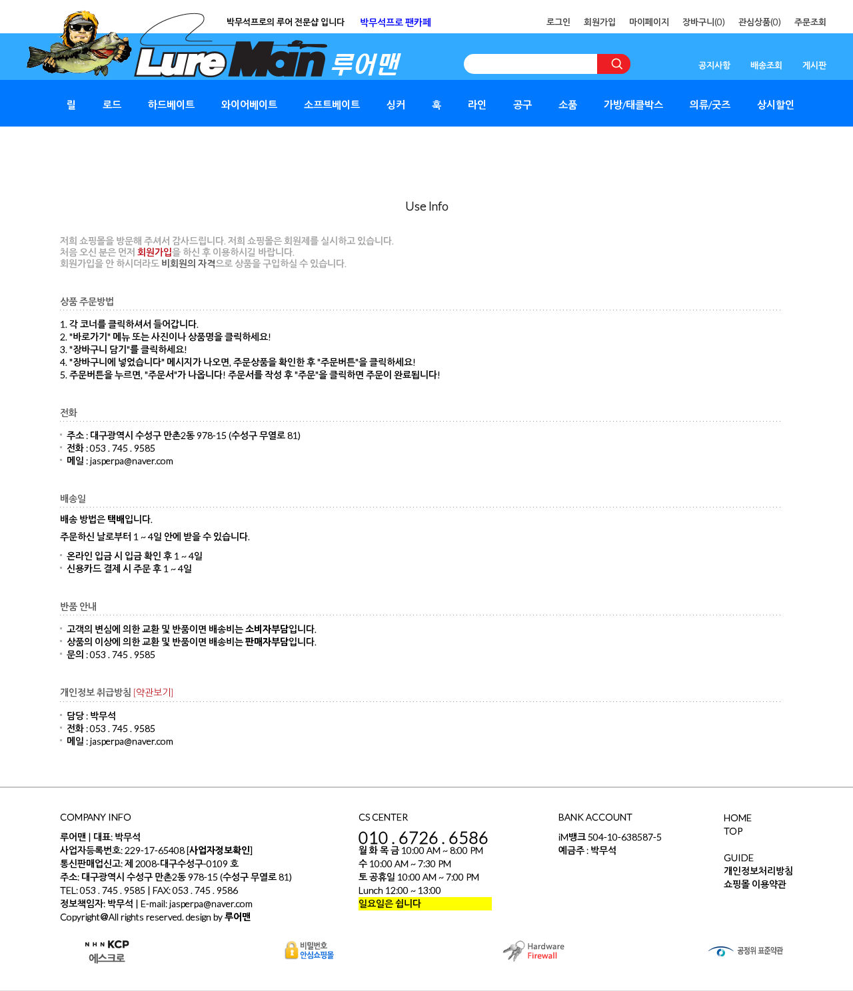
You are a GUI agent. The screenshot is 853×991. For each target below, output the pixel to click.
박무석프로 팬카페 (395, 22)
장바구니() (703, 22)
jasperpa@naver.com (211, 903)
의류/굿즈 (710, 105)
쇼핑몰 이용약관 (755, 884)
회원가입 (600, 22)
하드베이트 (171, 105)
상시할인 (775, 105)
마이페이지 (649, 22)
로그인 (558, 22)
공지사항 (714, 65)
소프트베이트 (332, 105)
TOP (733, 830)
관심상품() (759, 22)
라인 (477, 105)
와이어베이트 (249, 105)
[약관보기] (153, 692)
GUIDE (739, 857)
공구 (522, 105)
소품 (567, 105)
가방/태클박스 (633, 105)
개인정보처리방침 (758, 870)
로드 (112, 105)
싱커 (396, 105)
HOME (738, 817)
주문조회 (810, 22)
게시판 (814, 65)
